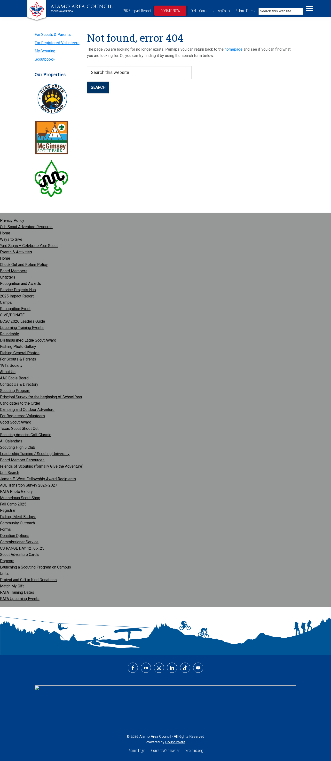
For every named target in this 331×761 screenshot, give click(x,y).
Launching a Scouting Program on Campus (35, 567)
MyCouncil (225, 11)
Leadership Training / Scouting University (35, 453)
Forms (5, 529)
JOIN (193, 11)
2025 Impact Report (137, 11)
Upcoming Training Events (22, 327)
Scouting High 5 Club (17, 447)
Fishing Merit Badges (18, 516)
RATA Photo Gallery (16, 491)
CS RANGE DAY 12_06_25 (22, 548)
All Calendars (11, 441)
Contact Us (206, 11)
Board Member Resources (22, 460)
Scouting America (62, 11)
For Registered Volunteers (57, 42)
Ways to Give (11, 239)
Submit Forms (245, 11)
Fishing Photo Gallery (18, 346)
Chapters (7, 277)
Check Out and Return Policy (24, 264)
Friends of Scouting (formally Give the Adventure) (41, 466)
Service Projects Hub (18, 290)
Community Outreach (17, 523)
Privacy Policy (12, 220)
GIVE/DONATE (12, 315)
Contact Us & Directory (19, 384)
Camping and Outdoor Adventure (27, 409)
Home (5, 233)
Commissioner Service (19, 542)
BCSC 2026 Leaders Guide (22, 321)
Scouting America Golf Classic (25, 435)
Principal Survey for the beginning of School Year (41, 397)
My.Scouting (45, 51)
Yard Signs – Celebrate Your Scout (29, 245)
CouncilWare (175, 742)
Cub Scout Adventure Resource (26, 226)
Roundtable (9, 334)
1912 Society (11, 365)
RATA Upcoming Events (19, 598)
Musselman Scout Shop (20, 498)
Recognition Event (15, 308)
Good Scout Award (15, 422)
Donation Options (14, 535)
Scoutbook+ (45, 59)
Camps (6, 302)
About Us (8, 371)
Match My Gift (12, 586)
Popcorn (7, 561)
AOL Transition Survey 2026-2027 (28, 485)
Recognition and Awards (20, 283)
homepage (234, 49)
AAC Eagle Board (14, 378)
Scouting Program (15, 390)
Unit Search (9, 472)
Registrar (8, 510)
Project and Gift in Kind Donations (28, 579)
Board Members (13, 271)
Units (4, 573)
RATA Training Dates (17, 592)
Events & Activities (16, 252)
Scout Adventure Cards (19, 554)
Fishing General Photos (19, 353)
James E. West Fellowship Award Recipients (38, 479)
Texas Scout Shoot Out (19, 428)
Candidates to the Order (20, 403)
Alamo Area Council (81, 6)
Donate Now (170, 11)
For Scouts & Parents (53, 34)
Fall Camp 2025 (13, 504)
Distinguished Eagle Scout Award (28, 340)
